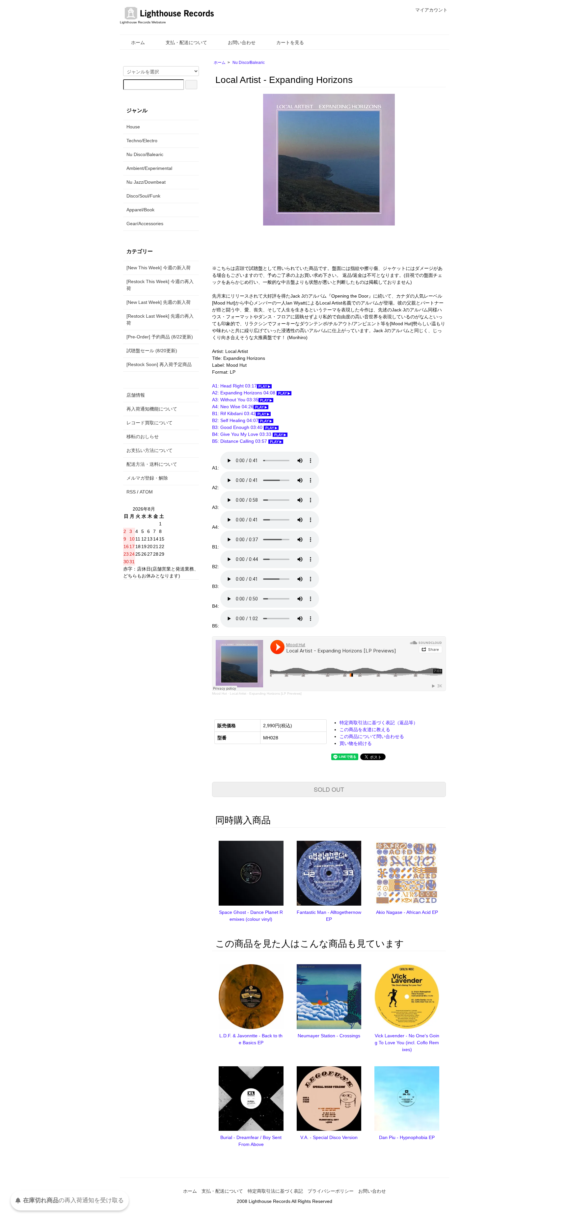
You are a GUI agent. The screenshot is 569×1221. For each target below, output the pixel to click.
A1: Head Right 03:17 (234, 385)
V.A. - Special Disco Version (329, 1137)
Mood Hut (219, 693)
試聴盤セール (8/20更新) (151, 350)
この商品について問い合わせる (371, 736)
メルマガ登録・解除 (147, 478)
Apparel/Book (140, 209)
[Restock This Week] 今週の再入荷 (160, 285)
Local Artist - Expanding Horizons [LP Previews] (266, 693)
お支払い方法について (149, 450)
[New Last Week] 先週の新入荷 (158, 302)
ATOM (146, 491)
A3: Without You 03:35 (235, 399)
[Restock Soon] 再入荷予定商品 (159, 364)
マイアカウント (431, 10)
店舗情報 (135, 395)
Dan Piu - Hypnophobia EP (407, 1137)
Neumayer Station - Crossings (329, 1035)
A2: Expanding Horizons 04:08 (244, 392)
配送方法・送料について (151, 464)
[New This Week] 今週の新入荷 (158, 267)
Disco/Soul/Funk (143, 196)
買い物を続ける (355, 743)
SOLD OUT (329, 789)
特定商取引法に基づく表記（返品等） (378, 722)
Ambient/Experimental (149, 168)
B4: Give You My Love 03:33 (242, 434)
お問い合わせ (242, 42)
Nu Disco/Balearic (248, 62)
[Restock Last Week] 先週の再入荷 (160, 319)
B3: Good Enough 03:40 (238, 427)
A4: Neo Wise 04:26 (233, 406)
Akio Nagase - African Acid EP (407, 912)
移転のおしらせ (142, 436)
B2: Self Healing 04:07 (235, 420)
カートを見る (290, 42)
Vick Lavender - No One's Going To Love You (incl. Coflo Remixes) (407, 1042)
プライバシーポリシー (331, 1191)
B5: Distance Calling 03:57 (240, 441)
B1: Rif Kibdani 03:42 (234, 413)
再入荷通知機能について (151, 408)
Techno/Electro (141, 140)
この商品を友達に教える (364, 729)
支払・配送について (186, 42)
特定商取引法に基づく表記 (275, 1191)
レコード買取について (149, 422)
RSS (131, 491)
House (133, 126)
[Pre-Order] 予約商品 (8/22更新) (159, 336)
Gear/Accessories (144, 223)
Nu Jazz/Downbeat (146, 182)
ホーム (138, 42)
